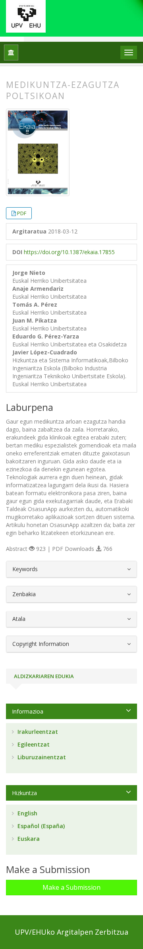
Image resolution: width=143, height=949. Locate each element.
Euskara (28, 838)
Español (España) (40, 826)
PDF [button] (21, 213)
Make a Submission (71, 887)
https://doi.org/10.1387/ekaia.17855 (69, 252)
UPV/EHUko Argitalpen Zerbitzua (71, 932)
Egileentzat (33, 744)
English (26, 813)
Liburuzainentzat (41, 757)
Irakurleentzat (37, 731)
